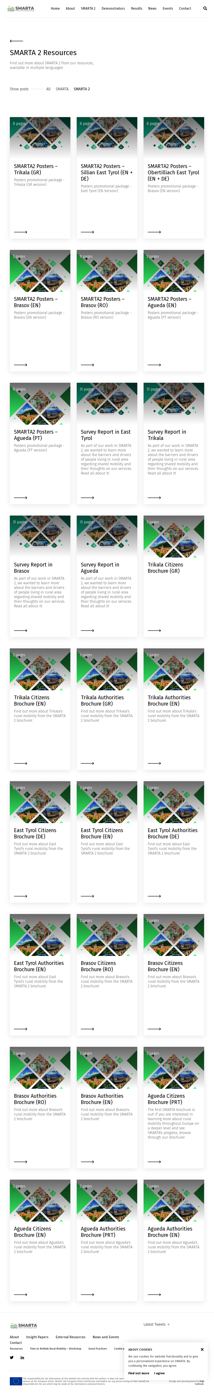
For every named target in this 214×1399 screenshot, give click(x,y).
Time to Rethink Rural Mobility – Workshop (55, 1348)
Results (136, 8)
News (152, 8)
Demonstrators (113, 8)
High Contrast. (199, 1382)
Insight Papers (37, 1337)
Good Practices (97, 1348)
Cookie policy (122, 1348)
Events (168, 8)
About (70, 8)
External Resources (70, 1337)
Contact (185, 8)
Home (55, 8)
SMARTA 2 (88, 8)
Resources (16, 1348)
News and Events (106, 1337)
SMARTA (62, 89)
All (48, 89)
